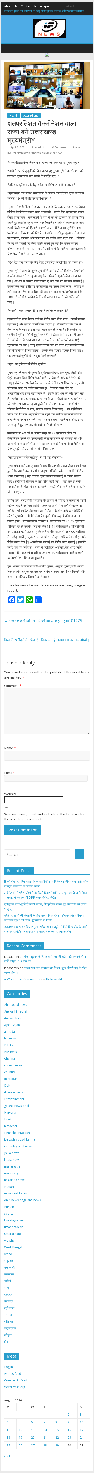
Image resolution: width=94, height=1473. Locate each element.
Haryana (10, 1112)
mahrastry (11, 1173)
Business (10, 1052)
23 (69, 1437)
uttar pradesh (13, 1227)
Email (9, 773)
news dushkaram (16, 1193)
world (8, 1254)
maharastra (12, 1166)
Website (10, 794)
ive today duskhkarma (19, 1139)
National (10, 1186)
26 (20, 1445)
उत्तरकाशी (9, 1267)
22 (57, 1437)
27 (33, 1445)
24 (81, 1437)
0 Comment (59, 147)
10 (81, 1422)
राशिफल (8, 1321)
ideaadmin (38, 147)
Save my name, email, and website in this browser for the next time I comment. (44, 816)
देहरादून (8, 1294)
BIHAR (8, 1045)
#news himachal (15, 1011)
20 (33, 1437)
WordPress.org (14, 1387)
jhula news (11, 1153)
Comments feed (15, 1380)
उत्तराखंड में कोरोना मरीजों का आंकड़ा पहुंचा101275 (43, 620)
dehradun (10, 1079)
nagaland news (14, 1180)
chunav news (13, 1065)
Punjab (9, 1207)
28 (45, 1445)
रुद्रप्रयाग (10, 1328)
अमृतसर (8, 1261)
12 (20, 1430)
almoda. (10, 1031)
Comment (12, 685)
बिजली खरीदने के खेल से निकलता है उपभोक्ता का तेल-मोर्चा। (47, 643)
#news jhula (12, 1018)
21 (45, 1437)
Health (14, 115)
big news (10, 1038)
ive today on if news (18, 1146)
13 (33, 1430)
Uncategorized (14, 1220)
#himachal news (15, 1005)
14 (45, 1430)
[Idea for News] (50, 19)
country (9, 1072)
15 (57, 1430)
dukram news (13, 1092)
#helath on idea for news (46, 153)
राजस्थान (9, 1315)
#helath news (21, 153)
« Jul (7, 1456)
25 (8, 1445)
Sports (8, 1213)
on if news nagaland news (22, 1200)
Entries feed (12, 1373)
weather (10, 1240)
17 (81, 1430)
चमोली (7, 1281)
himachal (10, 1126)
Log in (8, 1367)
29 (57, 1445)
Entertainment (14, 1099)
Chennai (10, 1058)
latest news (12, 1160)
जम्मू (6, 1288)
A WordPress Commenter (22, 979)
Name (10, 748)
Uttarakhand (30, 115)
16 (69, 1430)
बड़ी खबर (9, 1308)
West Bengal (13, 1247)
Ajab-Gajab (12, 1025)
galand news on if (16, 1106)
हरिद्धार (8, 1335)
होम (6, 1342)
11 (8, 1430)
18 (8, 1437)
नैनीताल (8, 1301)
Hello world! (54, 979)
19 (20, 1437)
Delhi (7, 1085)
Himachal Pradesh (17, 1133)
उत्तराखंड (9, 1274)
